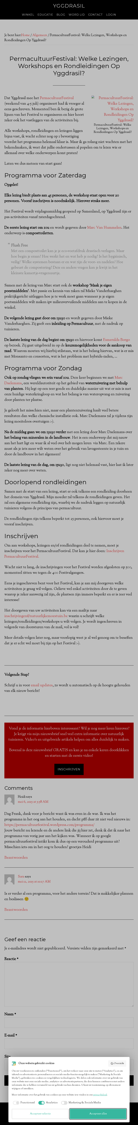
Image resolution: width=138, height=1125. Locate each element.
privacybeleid (100, 1095)
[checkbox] (23, 1103)
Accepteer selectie (40, 1114)
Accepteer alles (98, 1114)
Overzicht (119, 1063)
